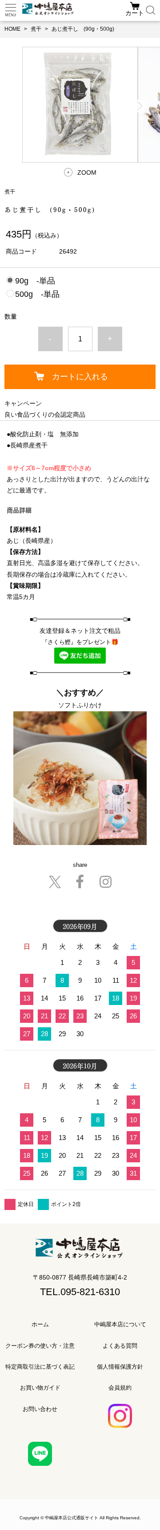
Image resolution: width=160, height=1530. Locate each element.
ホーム (40, 1324)
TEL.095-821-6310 (80, 1291)
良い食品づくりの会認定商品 (44, 414)
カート (134, 12)
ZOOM (86, 172)
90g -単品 (35, 281)
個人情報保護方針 (120, 1366)
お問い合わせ (40, 1409)
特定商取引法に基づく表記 (40, 1366)
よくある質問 (120, 1345)
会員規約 (120, 1387)
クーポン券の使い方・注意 (40, 1345)
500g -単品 (37, 294)
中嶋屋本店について (120, 1324)
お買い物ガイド (40, 1387)
